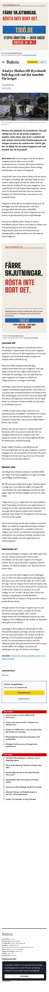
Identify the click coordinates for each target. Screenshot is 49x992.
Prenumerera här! (9, 959)
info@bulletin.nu (13, 945)
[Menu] (3, 62)
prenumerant (22, 687)
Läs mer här (34, 971)
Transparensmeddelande (29, 55)
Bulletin (16, 502)
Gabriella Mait (6, 88)
